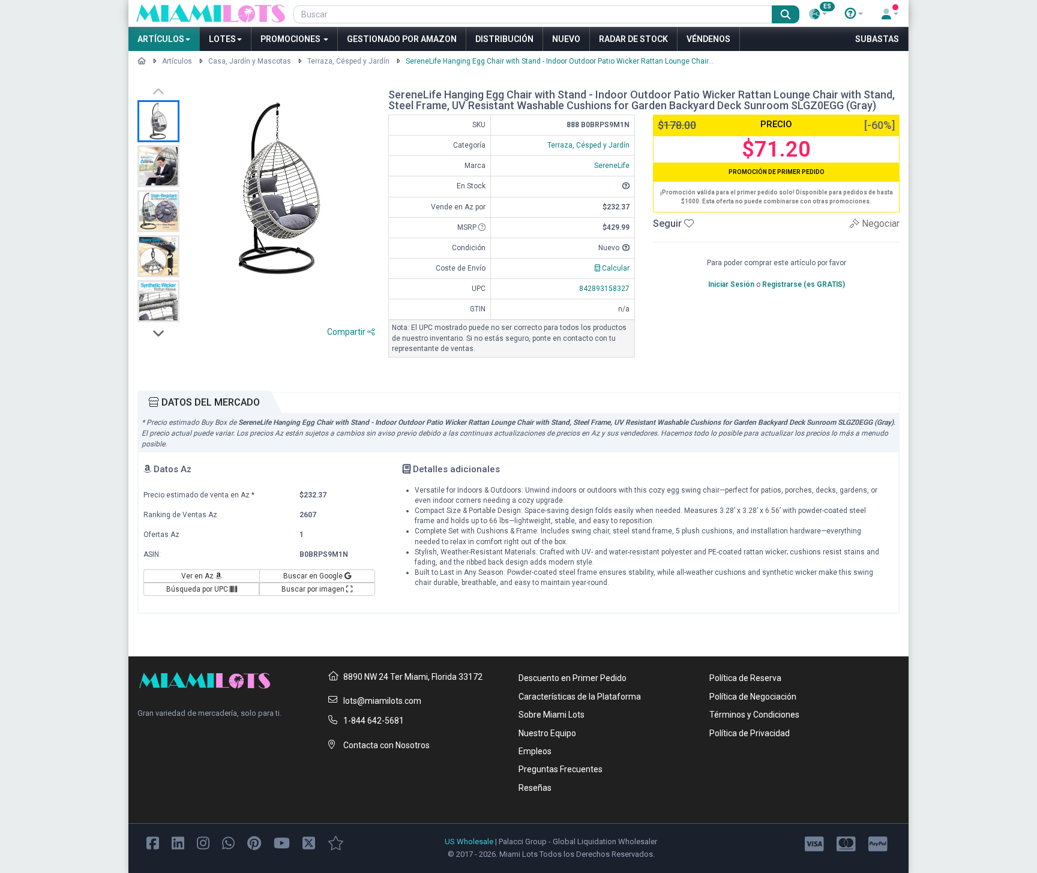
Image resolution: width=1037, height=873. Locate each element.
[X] (308, 842)
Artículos (160, 39)
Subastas (877, 39)
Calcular (615, 268)
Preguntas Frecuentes (560, 769)
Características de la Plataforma (579, 696)
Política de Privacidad (749, 733)
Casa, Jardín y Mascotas (249, 61)
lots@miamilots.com (382, 701)
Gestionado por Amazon (402, 39)
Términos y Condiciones (754, 714)
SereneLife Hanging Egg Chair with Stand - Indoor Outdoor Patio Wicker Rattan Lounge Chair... (560, 61)
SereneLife (612, 165)
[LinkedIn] (178, 842)
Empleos (535, 751)
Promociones (291, 39)
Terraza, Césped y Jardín (348, 61)
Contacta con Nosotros (386, 745)
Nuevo (566, 39)
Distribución (504, 39)
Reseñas (535, 788)
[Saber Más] (854, 14)
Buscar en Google (313, 576)
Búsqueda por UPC (198, 589)
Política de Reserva (745, 678)
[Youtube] (282, 842)
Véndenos (708, 39)
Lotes (222, 39)
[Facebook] (152, 842)
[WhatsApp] (228, 842)
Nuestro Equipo (547, 733)
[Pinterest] (254, 842)
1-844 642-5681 (373, 720)
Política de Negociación (752, 696)
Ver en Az (198, 576)
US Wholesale (469, 841)
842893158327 (604, 288)
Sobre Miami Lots (551, 714)
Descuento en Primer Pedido (572, 678)
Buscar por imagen (313, 589)
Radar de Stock (633, 39)
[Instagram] (203, 842)
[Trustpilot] (336, 842)
